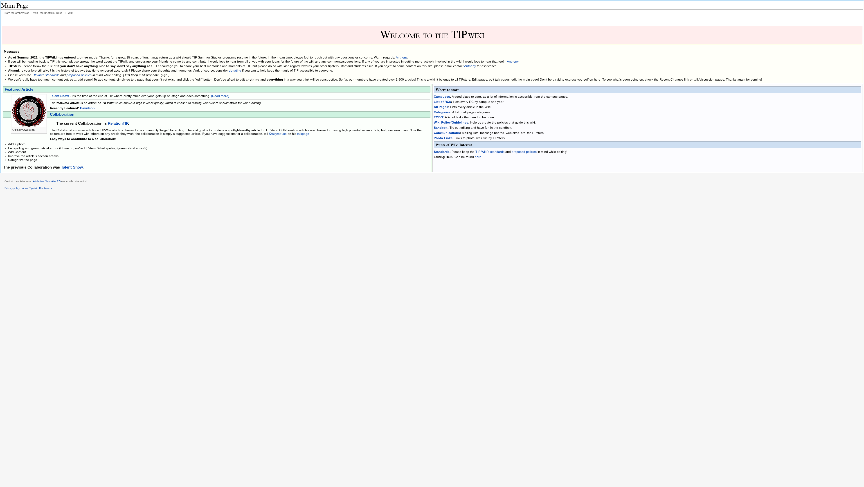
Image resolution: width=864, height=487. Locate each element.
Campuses (442, 96)
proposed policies (79, 75)
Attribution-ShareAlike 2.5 (47, 181)
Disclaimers (45, 188)
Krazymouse (278, 133)
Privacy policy (12, 188)
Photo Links (443, 138)
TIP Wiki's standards (489, 151)
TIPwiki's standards (45, 75)
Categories (442, 112)
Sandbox (441, 127)
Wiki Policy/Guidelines (451, 122)
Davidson (87, 108)
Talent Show (59, 96)
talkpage (303, 133)
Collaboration (62, 114)
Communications (447, 133)
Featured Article (19, 89)
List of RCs (442, 102)
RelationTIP (118, 123)
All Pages (441, 107)
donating (235, 70)
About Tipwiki (29, 188)
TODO (438, 117)
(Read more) (220, 96)
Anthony (401, 57)
